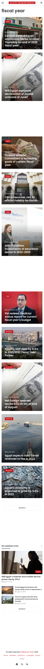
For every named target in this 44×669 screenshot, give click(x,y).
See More (22, 609)
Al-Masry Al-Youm (27, 652)
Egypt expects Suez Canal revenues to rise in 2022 (22, 457)
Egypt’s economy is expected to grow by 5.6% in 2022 (21, 491)
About (6, 655)
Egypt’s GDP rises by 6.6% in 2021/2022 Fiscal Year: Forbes (21, 352)
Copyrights (30, 655)
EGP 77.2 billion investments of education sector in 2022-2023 (21, 249)
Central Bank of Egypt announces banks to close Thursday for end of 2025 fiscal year (22, 40)
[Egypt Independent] (22, 3)
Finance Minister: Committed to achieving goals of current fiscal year (21, 160)
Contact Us (21, 655)
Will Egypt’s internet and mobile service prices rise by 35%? (21, 578)
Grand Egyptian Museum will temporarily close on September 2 (28, 588)
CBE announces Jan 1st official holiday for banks (21, 198)
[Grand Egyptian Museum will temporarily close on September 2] (7, 590)
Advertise (12, 655)
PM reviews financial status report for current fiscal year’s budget (21, 317)
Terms (22, 659)
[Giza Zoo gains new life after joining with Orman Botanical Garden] (7, 600)
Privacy (37, 655)
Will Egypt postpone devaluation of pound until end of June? (19, 94)
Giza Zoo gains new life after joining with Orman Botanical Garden (26, 599)
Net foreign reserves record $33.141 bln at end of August (21, 404)
